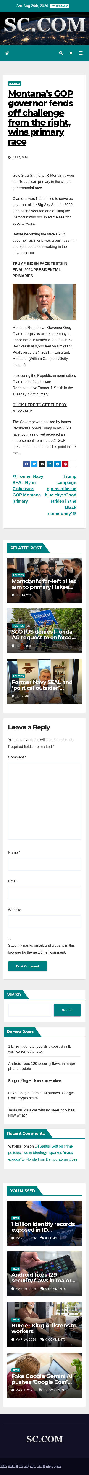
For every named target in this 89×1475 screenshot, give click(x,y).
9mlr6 (11, 1466)
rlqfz (33, 1466)
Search (14, 994)
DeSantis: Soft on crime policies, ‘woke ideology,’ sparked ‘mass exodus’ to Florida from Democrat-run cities (42, 1153)
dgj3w (57, 1466)
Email (14, 881)
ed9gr (49, 1466)
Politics (14, 83)
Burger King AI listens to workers (35, 1081)
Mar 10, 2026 (26, 1288)
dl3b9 (3, 1466)
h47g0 (41, 1466)
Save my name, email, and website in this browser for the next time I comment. (41, 948)
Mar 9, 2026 (25, 1390)
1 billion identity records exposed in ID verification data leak (43, 1230)
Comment (17, 757)
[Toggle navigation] (81, 53)
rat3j (26, 1466)
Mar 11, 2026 (26, 1238)
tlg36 (19, 1466)
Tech (16, 1218)
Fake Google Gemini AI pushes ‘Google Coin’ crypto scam (41, 1382)
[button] (61, 53)
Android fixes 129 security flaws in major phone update (41, 1280)
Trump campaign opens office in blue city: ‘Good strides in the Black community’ (60, 495)
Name (14, 852)
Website (14, 910)
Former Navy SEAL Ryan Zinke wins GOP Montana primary (28, 489)
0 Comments (55, 1238)
